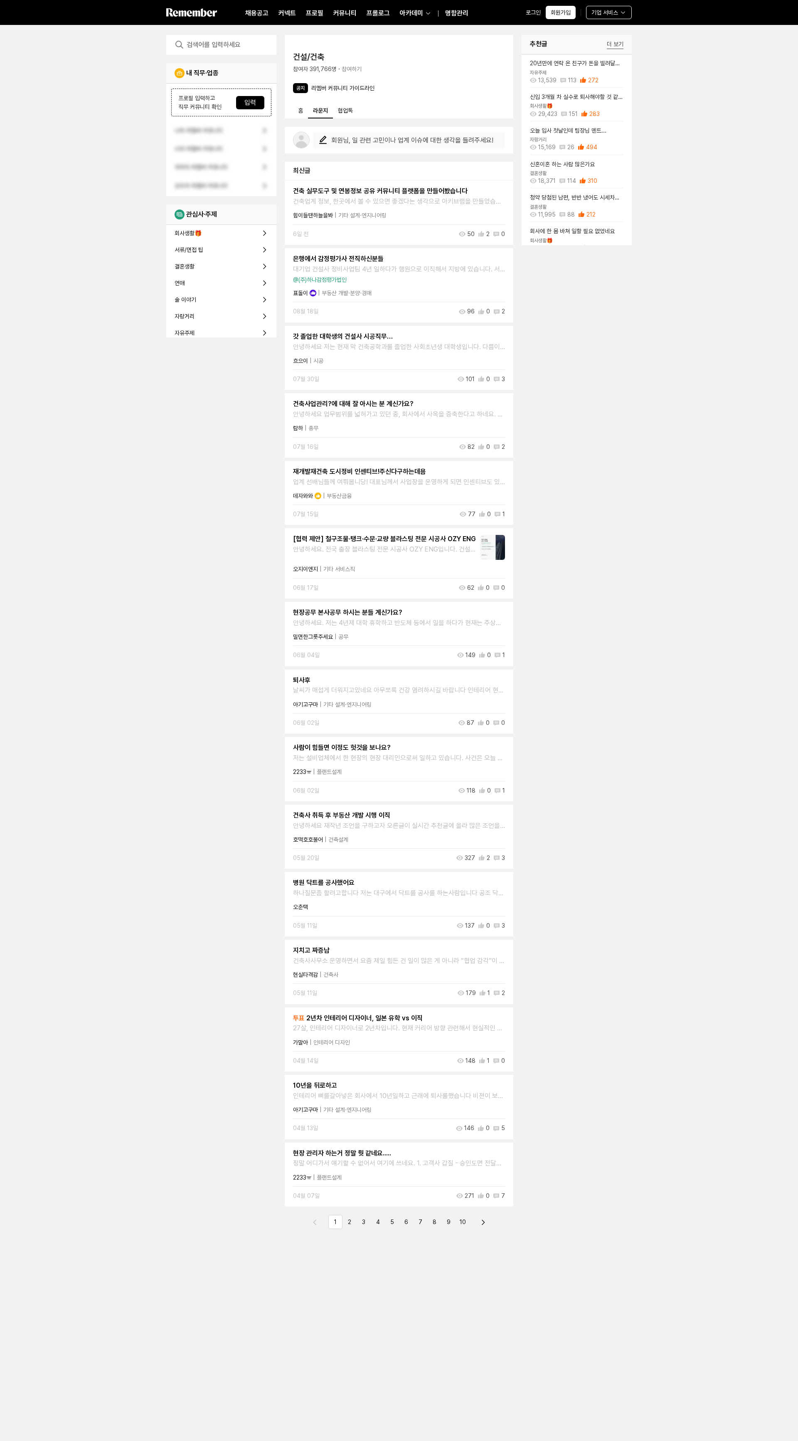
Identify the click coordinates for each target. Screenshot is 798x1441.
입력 (250, 102)
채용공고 (256, 13)
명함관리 (456, 13)
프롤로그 (378, 13)
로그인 (533, 12)
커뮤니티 (345, 13)
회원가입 (561, 12)
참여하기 (352, 69)
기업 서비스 (604, 12)
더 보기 (615, 44)
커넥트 (287, 13)
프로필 (314, 13)
